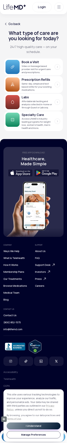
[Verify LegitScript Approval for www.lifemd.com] (35, 346)
